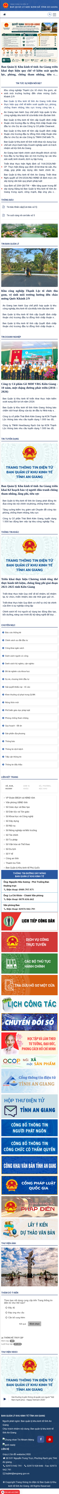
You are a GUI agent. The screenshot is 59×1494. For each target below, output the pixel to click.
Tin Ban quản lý (10, 244)
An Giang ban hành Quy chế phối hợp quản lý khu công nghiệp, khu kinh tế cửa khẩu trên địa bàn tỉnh (30, 114)
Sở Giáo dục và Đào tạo (18, 807)
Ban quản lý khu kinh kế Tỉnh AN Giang (34, 7)
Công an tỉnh (12, 858)
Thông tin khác (10, 532)
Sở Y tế (9, 853)
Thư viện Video (9, 1352)
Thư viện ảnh (8, 1243)
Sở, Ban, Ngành (9, 787)
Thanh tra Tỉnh (13, 863)
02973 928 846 (35, 1465)
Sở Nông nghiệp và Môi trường (21, 830)
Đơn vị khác (26, 787)
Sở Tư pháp (11, 839)
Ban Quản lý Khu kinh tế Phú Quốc (23, 867)
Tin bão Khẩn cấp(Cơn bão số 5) (22, 207)
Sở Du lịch (11, 849)
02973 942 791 (14, 1465)
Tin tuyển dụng (10, 439)
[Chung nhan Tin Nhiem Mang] (18, 1439)
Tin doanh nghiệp (11, 337)
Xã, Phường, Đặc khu (45, 787)
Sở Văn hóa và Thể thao (18, 844)
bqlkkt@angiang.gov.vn (17, 1473)
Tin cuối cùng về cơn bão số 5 (21, 215)
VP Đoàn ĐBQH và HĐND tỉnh (20, 797)
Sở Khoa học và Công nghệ (19, 816)
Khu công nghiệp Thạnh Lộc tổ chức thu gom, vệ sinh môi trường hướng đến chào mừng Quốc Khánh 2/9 (30, 93)
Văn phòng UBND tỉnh (17, 802)
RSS (28, 1454)
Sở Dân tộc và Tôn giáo (17, 811)
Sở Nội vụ (10, 825)
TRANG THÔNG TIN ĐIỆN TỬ (19, 4)
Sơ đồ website (17, 1454)
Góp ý (6, 1454)
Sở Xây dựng (12, 821)
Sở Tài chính (12, 835)
